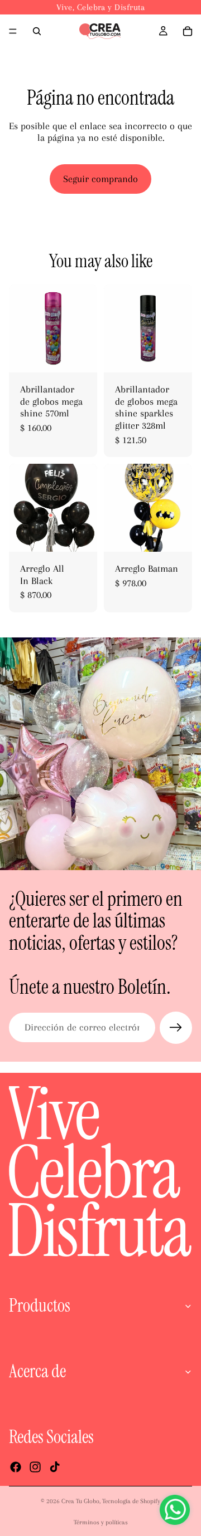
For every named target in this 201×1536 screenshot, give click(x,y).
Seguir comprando (100, 178)
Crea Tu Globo (80, 1501)
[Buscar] (37, 31)
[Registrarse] (176, 1028)
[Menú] (13, 31)
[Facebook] (15, 1467)
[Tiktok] (54, 1467)
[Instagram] (35, 1467)
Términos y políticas (101, 1522)
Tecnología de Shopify (131, 1501)
